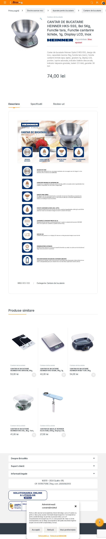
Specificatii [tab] (36, 104)
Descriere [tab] (14, 104)
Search (91, 2)
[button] (75, 506)
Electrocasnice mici (35, 10)
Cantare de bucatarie (92, 10)
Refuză (50, 530)
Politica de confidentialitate (58, 535)
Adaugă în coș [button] (33, 375)
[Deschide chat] (99, 522)
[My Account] (97, 2)
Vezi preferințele (67, 530)
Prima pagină (13, 10)
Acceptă (36, 530)
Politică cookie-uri (43, 535)
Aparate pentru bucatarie (63, 10)
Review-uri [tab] (59, 104)
